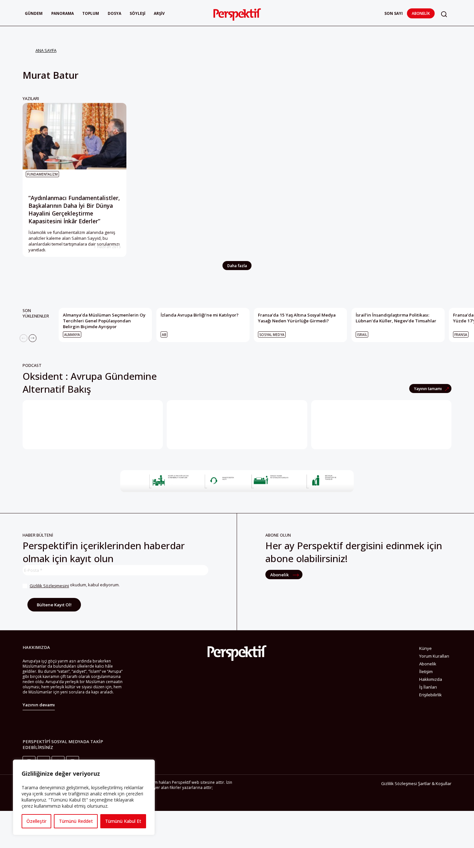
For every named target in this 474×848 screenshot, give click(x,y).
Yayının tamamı (428, 388)
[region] (84, 797)
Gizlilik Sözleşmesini (49, 586)
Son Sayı (393, 13)
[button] (444, 14)
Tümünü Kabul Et (123, 821)
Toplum (90, 13)
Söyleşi (137, 13)
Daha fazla (237, 265)
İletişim (426, 671)
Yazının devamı (39, 705)
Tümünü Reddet (76, 821)
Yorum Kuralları (434, 656)
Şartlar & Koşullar (434, 783)
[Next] (32, 338)
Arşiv (159, 13)
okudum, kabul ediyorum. (75, 585)
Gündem (34, 13)
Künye (425, 648)
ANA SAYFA (45, 50)
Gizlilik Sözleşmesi (399, 783)
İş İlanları (428, 687)
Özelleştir (36, 821)
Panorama (62, 13)
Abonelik (421, 13)
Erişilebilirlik (430, 695)
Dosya (114, 13)
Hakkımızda (430, 679)
